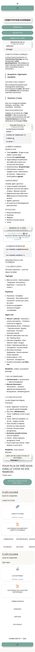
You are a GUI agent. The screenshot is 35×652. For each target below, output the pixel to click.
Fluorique (6, 547)
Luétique (17, 617)
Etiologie (9, 49)
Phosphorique (18, 539)
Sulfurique (31, 539)
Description (17, 33)
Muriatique (31, 547)
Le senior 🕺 (10, 142)
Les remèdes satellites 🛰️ (15, 255)
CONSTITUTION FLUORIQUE (17, 230)
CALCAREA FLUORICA (14, 234)
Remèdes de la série (17, 38)
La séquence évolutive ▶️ (15, 246)
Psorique (17, 609)
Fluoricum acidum (12, 237)
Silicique (18, 547)
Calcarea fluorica (14, 266)
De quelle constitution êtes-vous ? (17, 482)
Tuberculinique (17, 601)
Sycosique (17, 624)
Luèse (22, 460)
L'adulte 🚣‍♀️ (10, 138)
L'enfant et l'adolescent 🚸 (16, 135)
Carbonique (6, 539)
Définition (17, 27)
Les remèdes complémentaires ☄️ (17, 250)
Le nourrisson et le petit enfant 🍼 (15, 130)
